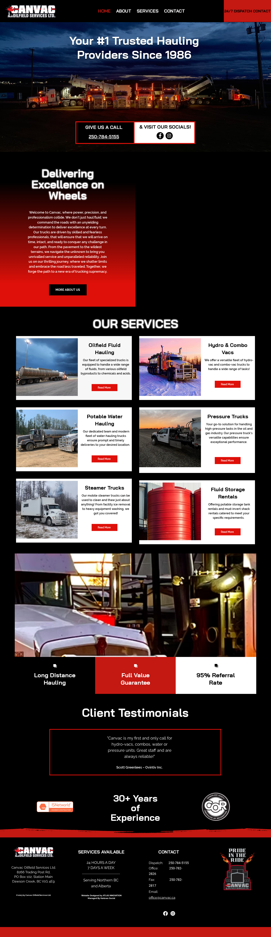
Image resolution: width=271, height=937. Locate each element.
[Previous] (54, 752)
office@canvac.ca (162, 897)
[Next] (216, 752)
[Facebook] (160, 135)
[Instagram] (169, 135)
